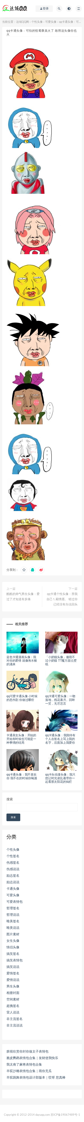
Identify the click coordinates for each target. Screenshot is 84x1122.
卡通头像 (12, 888)
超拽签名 (12, 1006)
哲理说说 (12, 914)
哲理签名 (12, 908)
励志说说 (12, 882)
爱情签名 (12, 973)
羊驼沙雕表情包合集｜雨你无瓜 (29, 1071)
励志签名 (12, 875)
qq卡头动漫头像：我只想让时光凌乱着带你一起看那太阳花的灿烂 (60, 778)
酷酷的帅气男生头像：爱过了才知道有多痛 (23, 597)
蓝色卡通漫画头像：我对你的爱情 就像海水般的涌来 (21, 661)
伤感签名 (12, 862)
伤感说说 (12, 869)
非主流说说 (14, 1025)
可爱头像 (50, 22)
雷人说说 (12, 1012)
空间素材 (12, 999)
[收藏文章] (24, 570)
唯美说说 (12, 927)
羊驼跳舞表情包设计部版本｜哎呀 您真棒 (35, 1077)
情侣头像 (12, 947)
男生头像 (12, 986)
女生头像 (12, 940)
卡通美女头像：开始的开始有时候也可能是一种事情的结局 (21, 739)
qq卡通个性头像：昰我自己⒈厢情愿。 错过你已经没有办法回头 (62, 599)
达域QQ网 (22, 22)
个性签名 (12, 856)
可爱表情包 (14, 901)
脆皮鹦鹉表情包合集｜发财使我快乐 (32, 1058)
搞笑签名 (12, 954)
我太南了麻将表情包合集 (24, 1064)
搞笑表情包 (14, 960)
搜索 (9, 799)
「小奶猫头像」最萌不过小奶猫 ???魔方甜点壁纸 (60, 661)
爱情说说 (12, 980)
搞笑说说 (12, 967)
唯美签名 (12, 921)
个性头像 (37, 22)
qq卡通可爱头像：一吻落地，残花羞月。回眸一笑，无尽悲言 (60, 700)
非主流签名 (14, 1019)
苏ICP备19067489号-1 (65, 1115)
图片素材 (12, 934)
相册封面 (12, 993)
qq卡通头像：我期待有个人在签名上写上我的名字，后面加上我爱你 (60, 739)
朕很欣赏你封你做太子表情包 (27, 1051)
